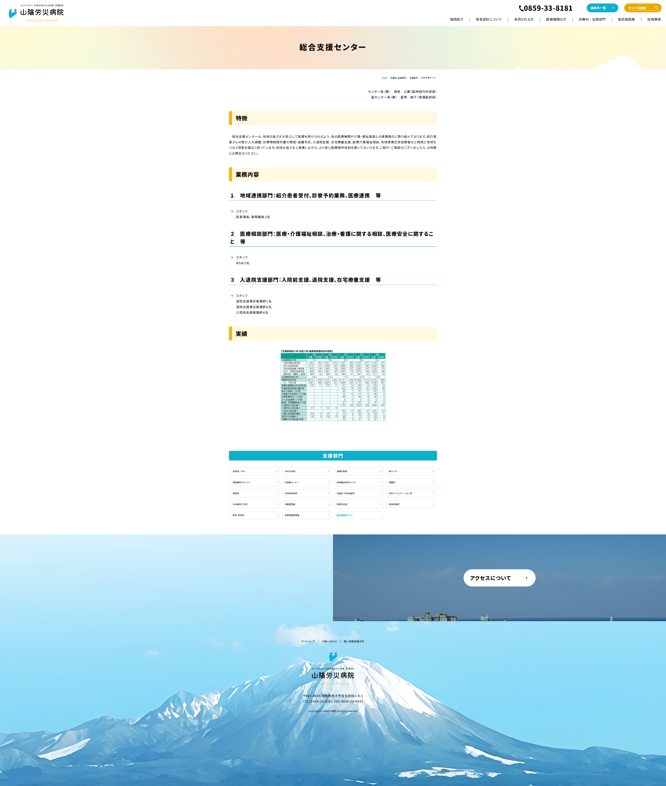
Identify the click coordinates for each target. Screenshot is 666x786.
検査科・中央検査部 (346, 493)
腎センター (394, 471)
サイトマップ (308, 641)
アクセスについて (490, 578)
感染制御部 (394, 504)
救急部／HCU (239, 471)
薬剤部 (236, 493)
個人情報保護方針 (354, 641)
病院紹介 (457, 19)
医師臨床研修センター (347, 482)
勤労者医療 (626, 19)
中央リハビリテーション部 (400, 493)
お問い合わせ (329, 641)
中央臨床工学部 (240, 504)
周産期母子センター (242, 482)
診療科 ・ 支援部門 (592, 19)
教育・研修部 (238, 515)
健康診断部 (342, 471)
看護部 (392, 482)
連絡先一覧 (598, 8)
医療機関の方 (556, 19)
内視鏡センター (292, 482)
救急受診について (489, 19)
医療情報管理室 (292, 515)
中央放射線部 (291, 493)
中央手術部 (290, 471)
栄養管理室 (290, 504)
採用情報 (654, 19)
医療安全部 (342, 504)
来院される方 (524, 19)
